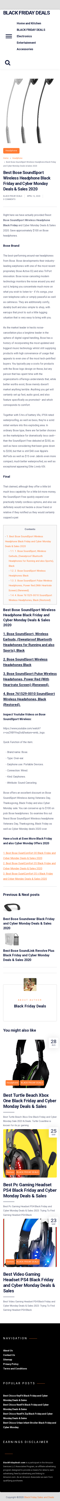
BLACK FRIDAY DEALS (31, 29)
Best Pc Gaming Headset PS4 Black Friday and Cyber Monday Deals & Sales (29, 1190)
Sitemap (7, 1359)
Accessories (25, 49)
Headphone (11, 150)
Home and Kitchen (29, 23)
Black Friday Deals (26, 13)
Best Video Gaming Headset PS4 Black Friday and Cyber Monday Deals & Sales (29, 1282)
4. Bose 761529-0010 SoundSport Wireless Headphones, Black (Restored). (29, 699)
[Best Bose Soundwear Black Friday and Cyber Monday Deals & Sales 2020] (12, 912)
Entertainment (26, 42)
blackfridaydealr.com (14, 1462)
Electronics (24, 36)
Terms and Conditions (15, 1368)
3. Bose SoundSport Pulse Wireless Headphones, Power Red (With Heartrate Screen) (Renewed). (30, 585)
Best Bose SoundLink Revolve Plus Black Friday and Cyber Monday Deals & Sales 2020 (28, 955)
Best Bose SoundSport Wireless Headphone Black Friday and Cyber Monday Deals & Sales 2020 (28, 541)
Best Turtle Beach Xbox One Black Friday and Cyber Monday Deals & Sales (29, 1101)
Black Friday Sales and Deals (39, 1497)
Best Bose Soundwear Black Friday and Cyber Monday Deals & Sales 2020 (29, 923)
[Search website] (8, 63)
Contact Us (9, 1355)
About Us (8, 1350)
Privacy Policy (10, 1364)
